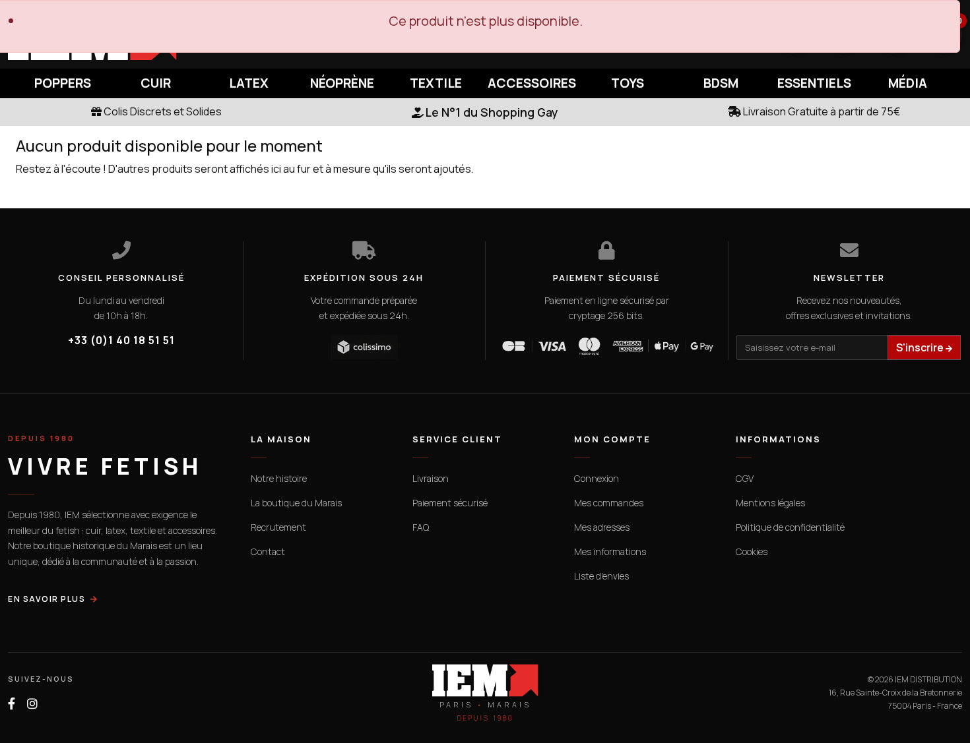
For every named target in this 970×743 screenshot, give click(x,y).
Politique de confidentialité (790, 527)
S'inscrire (921, 347)
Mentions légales (770, 502)
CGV (745, 478)
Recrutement (278, 527)
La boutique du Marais (296, 502)
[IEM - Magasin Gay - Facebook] (11, 704)
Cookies (751, 551)
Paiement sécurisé (450, 502)
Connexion (596, 478)
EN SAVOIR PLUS (46, 599)
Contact (268, 551)
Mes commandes (608, 502)
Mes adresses (602, 527)
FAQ (420, 527)
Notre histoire (279, 478)
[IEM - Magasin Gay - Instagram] (32, 704)
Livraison (430, 478)
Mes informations (610, 551)
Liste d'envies (601, 576)
